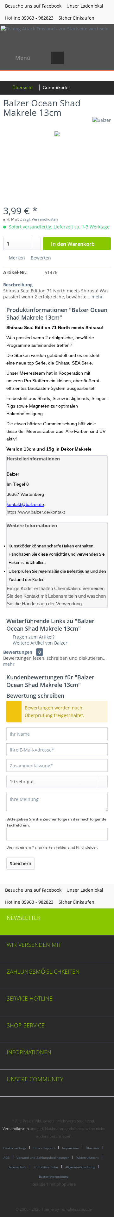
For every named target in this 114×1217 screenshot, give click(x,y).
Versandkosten (16, 1128)
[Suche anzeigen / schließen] (57, 58)
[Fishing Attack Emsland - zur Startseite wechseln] (55, 36)
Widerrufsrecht (87, 1157)
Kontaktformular (46, 1167)
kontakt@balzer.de (25, 504)
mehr (96, 297)
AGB (6, 1157)
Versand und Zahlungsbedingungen (42, 1157)
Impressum (70, 1148)
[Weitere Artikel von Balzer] (101, 122)
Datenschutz (17, 1167)
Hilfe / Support (44, 1148)
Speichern (20, 863)
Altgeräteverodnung (80, 1167)
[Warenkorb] (104, 58)
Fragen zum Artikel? (32, 637)
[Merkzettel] (72, 58)
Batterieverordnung (53, 1176)
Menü (22, 57)
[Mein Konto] (88, 58)
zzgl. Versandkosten (40, 219)
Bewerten (40, 258)
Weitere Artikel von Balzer (39, 643)
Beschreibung (18, 285)
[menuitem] (17, 58)
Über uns (92, 1148)
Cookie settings (14, 1148)
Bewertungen (17, 652)
